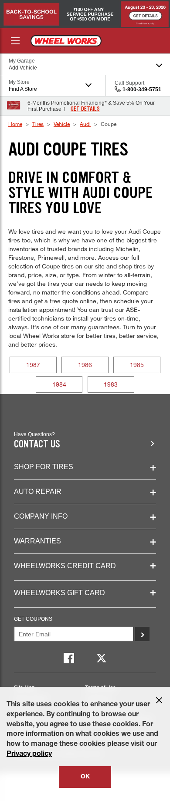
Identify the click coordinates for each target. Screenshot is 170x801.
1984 (59, 384)
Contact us (37, 444)
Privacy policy (29, 754)
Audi (85, 123)
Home (15, 123)
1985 (137, 364)
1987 (33, 364)
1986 (85, 364)
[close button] (159, 700)
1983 (111, 384)
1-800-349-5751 (141, 89)
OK (85, 777)
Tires (38, 123)
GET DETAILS (85, 109)
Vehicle (62, 123)
